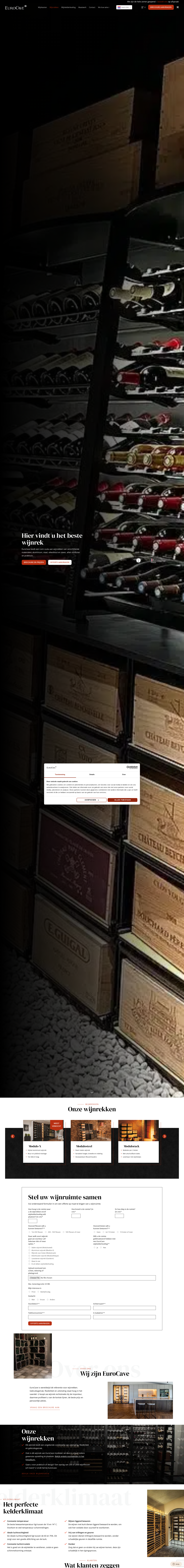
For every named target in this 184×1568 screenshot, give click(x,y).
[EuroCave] (16, 7)
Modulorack (131, 1146)
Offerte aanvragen (40, 1323)
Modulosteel (84, 1146)
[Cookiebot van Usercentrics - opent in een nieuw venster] (128, 767)
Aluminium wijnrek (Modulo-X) (43, 1250)
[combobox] (124, 7)
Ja (97, 1247)
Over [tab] (124, 774)
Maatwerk (82, 7)
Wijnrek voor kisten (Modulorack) (44, 1253)
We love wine (103, 7)
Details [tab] (92, 774)
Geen (99, 1232)
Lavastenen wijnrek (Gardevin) (43, 1258)
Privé (33, 1292)
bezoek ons (162, 1)
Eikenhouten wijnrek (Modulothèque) (45, 1256)
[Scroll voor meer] (92, 1093)
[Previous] (13, 1136)
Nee (104, 1247)
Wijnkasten (42, 7)
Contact (92, 7)
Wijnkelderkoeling (68, 7)
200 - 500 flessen (54, 1232)
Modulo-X (35, 1146)
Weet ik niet (36, 1261)
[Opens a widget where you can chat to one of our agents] (176, 1564)
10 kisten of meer (126, 1232)
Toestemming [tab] (60, 774)
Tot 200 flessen (37, 1232)
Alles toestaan (122, 800)
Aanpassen (90, 800)
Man (33, 1299)
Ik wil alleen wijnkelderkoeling (43, 1264)
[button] (178, 7)
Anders (52, 1299)
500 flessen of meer (73, 1232)
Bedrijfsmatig (45, 1292)
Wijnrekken (54, 7)
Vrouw (42, 1299)
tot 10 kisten (110, 1232)
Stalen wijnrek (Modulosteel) (42, 1247)
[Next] (164, 1136)
